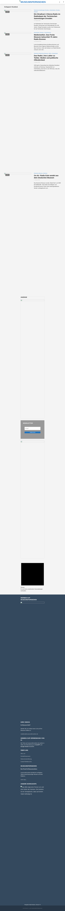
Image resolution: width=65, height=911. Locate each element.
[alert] (32, 576)
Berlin (50, 53)
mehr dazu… (24, 779)
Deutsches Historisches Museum (41, 53)
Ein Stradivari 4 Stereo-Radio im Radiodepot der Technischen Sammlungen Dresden (47, 16)
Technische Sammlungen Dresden (41, 10)
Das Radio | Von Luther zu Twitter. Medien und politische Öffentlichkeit (46, 58)
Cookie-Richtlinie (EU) (26, 761)
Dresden (58, 10)
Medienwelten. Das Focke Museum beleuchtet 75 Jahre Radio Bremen (45, 37)
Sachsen (36, 11)
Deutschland (52, 10)
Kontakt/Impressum (25, 756)
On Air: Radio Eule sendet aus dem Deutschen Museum (46, 177)
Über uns (23, 753)
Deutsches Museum (38, 173)
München (45, 173)
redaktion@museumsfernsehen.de (29, 734)
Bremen (42, 32)
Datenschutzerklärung (26, 759)
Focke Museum (47, 32)
